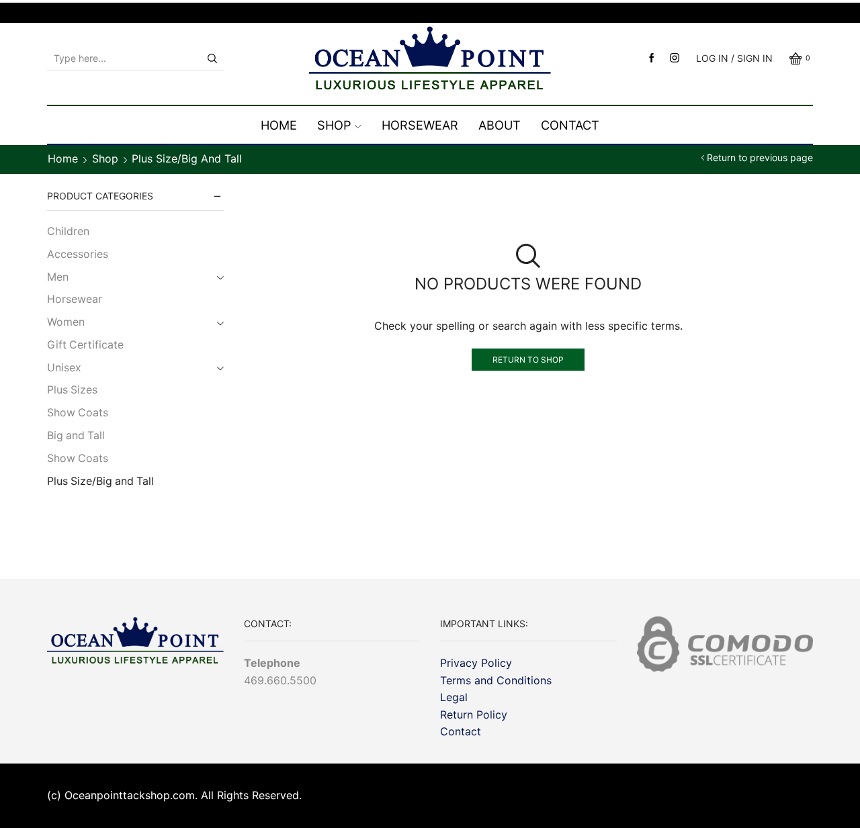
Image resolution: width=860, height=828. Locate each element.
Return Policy (473, 714)
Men (58, 277)
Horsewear (420, 125)
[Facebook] (651, 58)
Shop (334, 125)
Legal (454, 697)
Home (279, 125)
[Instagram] (674, 58)
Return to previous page (760, 158)
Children (68, 231)
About (499, 125)
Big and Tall (76, 435)
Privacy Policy (476, 663)
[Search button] (212, 58)
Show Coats (77, 412)
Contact (570, 125)
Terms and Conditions (496, 680)
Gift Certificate (85, 344)
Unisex (64, 367)
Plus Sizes (72, 389)
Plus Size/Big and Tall (100, 481)
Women (66, 322)
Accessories (77, 254)
